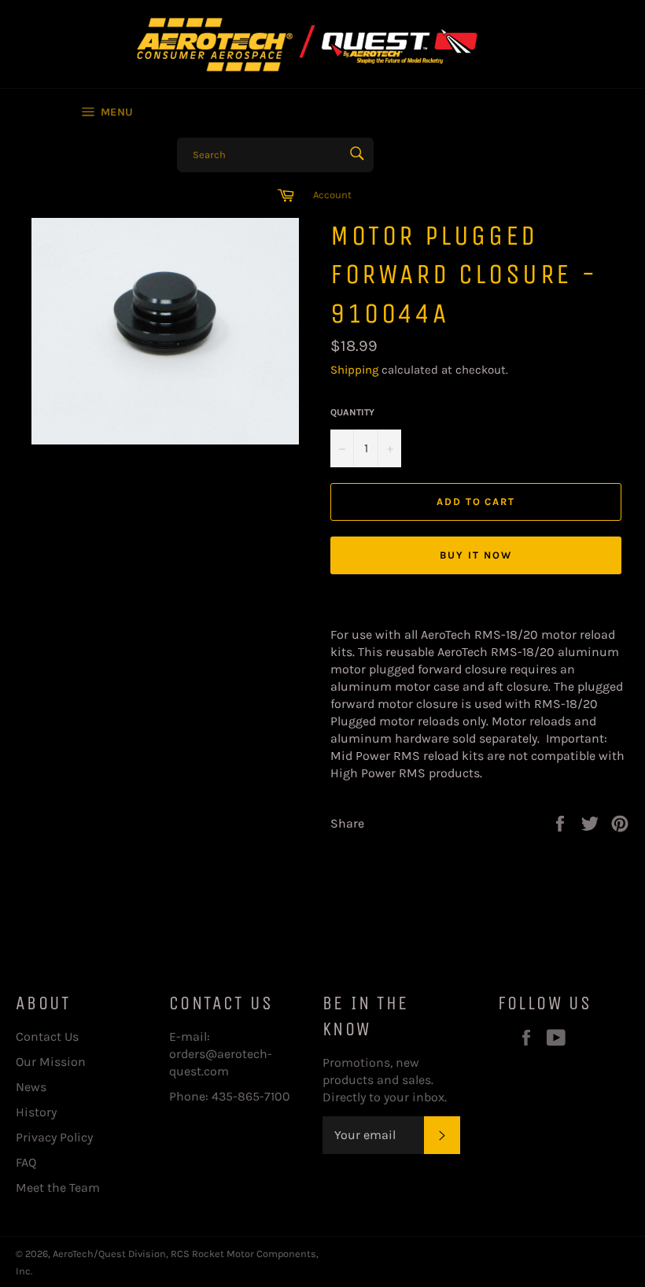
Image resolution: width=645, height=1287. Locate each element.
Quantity (352, 412)
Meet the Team (58, 1187)
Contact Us (47, 1036)
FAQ (26, 1162)
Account (332, 195)
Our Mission (51, 1061)
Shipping (354, 370)
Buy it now (476, 555)
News (31, 1086)
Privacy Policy (54, 1137)
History (36, 1111)
